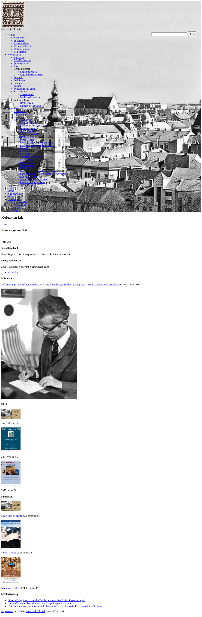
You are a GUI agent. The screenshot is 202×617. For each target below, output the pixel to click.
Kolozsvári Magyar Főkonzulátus (36, 145)
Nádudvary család (10, 588)
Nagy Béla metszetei (11, 516)
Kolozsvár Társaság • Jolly (33, 125)
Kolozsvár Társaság (36, 611)
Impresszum (7, 611)
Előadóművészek (22, 60)
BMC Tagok (26, 103)
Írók (16, 66)
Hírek (10, 188)
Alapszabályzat (21, 43)
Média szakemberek (30, 97)
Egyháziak (19, 57)
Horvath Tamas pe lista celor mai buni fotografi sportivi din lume (40, 603)
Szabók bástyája (28, 154)
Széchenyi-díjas (9, 284)
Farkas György (8, 552)
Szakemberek (27, 94)
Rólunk (11, 34)
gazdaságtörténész (52, 284)
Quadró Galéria (28, 162)
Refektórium (26, 165)
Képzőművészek (28, 71)
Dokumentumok (22, 49)
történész (22, 284)
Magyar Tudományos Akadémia (104, 284)
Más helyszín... (27, 159)
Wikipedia (13, 272)
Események (13, 108)
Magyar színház (28, 122)
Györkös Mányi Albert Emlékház (36, 142)
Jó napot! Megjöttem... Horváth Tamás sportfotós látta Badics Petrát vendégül (46, 600)
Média (11, 191)
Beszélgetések (21, 117)
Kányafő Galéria (28, 176)
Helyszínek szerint (23, 120)
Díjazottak (19, 40)
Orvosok (18, 77)
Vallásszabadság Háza (31, 156)
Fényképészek (21, 63)
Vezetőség (19, 37)
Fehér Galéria (27, 139)
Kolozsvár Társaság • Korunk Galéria (39, 171)
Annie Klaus (26, 185)
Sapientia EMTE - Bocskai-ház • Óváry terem (43, 174)
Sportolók (19, 83)
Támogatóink (20, 51)
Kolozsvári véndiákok (31, 105)
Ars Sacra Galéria (29, 134)
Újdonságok (14, 199)
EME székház (27, 168)
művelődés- (34, 284)
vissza (4, 224)
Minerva (24, 148)
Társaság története (23, 46)
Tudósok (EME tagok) (25, 88)
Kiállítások (19, 111)
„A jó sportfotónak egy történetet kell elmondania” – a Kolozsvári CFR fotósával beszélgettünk (55, 606)
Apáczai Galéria (28, 131)
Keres (192, 34)
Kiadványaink (15, 193)
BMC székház (27, 137)
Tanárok (18, 86)
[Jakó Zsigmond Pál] (39, 398)
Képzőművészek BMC (31, 74)
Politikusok (19, 80)
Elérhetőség (13, 196)
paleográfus (79, 284)
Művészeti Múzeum (30, 151)
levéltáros (67, 284)
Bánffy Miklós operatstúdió (34, 179)
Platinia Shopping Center (32, 182)
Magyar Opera (27, 128)
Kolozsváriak (14, 54)
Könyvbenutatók (22, 114)
